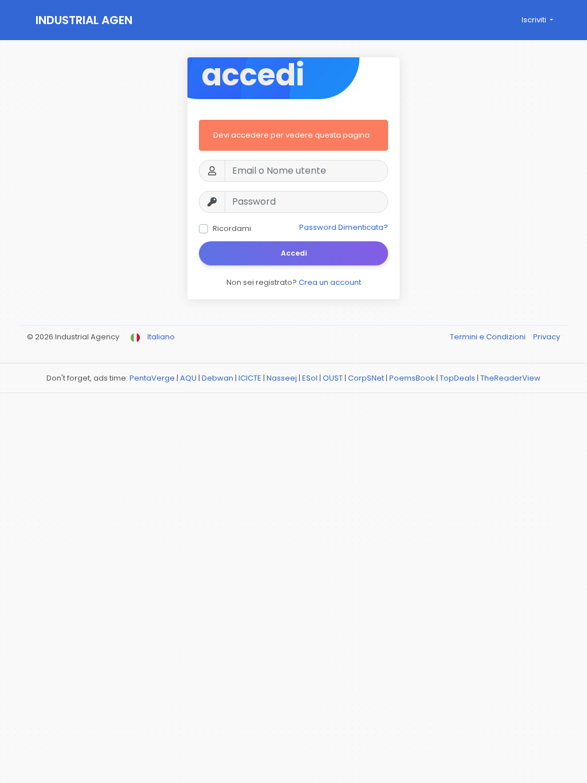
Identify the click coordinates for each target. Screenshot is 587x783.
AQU (188, 378)
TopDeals (457, 378)
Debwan (217, 378)
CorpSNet (366, 378)
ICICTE (249, 378)
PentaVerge (152, 378)
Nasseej (282, 378)
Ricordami (232, 228)
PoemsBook (412, 378)
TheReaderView (510, 378)
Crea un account (330, 282)
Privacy (546, 336)
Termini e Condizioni (488, 336)
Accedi (294, 253)
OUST (333, 378)
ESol (310, 378)
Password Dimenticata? (343, 227)
